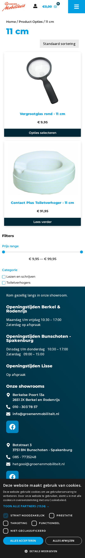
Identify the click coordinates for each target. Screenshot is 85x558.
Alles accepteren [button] (23, 540)
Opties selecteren (42, 133)
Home (11, 22)
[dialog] (42, 518)
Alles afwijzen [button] (63, 540)
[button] (42, 506)
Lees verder (42, 222)
